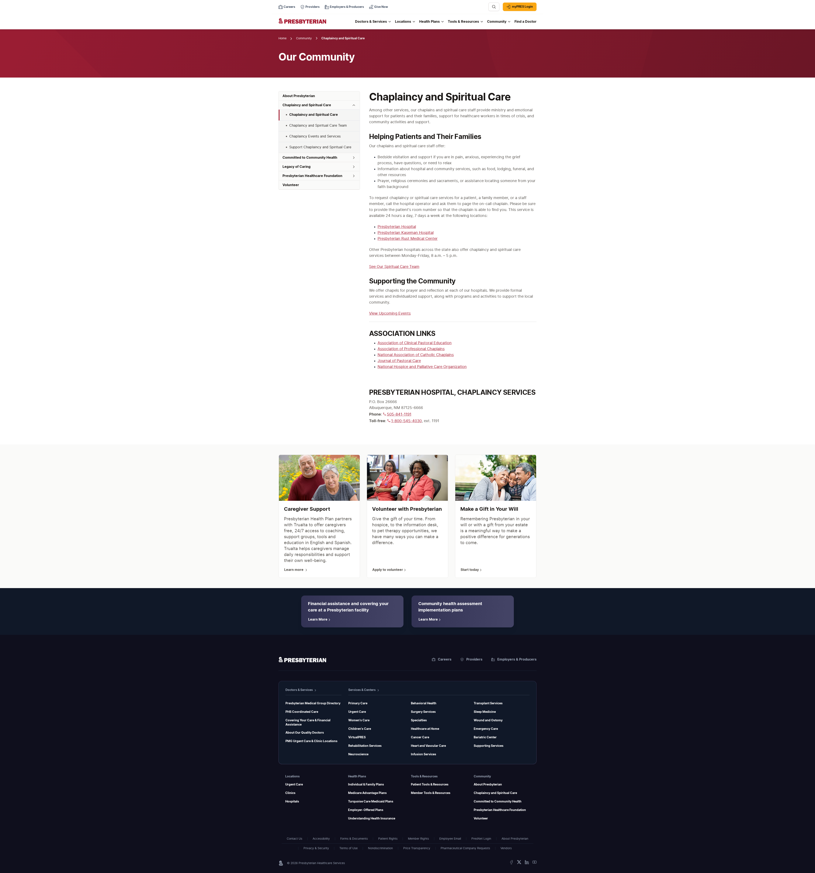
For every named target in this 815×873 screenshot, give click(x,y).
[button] (319, 105)
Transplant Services (488, 703)
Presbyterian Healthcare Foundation (500, 810)
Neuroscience (358, 754)
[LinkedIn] (527, 863)
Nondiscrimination (380, 848)
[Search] (493, 7)
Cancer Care (420, 737)
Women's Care (359, 720)
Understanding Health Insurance (371, 818)
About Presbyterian (488, 784)
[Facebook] (511, 863)
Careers (444, 659)
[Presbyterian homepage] (302, 660)
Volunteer (481, 818)
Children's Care (359, 728)
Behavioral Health (423, 703)
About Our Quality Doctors (304, 732)
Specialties (419, 720)
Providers (474, 659)
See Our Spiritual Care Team (394, 267)
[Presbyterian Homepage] (315, 23)
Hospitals (292, 801)
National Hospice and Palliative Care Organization (422, 367)
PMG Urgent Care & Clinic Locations (311, 741)
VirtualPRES (357, 737)
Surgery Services (423, 711)
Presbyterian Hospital (397, 227)
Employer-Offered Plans (365, 810)
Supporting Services (488, 745)
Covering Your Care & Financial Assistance (307, 722)
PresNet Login (481, 838)
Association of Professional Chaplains (411, 349)
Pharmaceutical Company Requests (465, 848)
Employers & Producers (517, 659)
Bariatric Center (485, 737)
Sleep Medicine (485, 711)
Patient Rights (388, 838)
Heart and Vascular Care (428, 745)
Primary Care (357, 703)
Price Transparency (416, 848)
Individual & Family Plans (366, 784)
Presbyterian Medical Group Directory (312, 703)
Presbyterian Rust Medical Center (408, 239)
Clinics (290, 793)
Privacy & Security (316, 848)
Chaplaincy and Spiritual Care (495, 793)
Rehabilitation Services (365, 745)
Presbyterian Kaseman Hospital (406, 233)
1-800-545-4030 (406, 421)
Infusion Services (423, 754)
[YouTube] (534, 863)
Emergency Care (486, 728)
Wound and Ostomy (488, 720)
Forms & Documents (354, 838)
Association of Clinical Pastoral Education (415, 343)
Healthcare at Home (425, 728)
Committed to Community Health (497, 801)
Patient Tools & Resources (429, 784)
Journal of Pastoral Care (399, 361)
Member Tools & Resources (430, 793)
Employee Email (450, 838)
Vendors (506, 848)
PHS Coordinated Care (301, 711)
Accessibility (321, 838)
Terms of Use (348, 848)
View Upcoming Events (390, 314)
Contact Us (294, 838)
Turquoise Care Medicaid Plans (370, 801)
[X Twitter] (519, 863)
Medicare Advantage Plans (367, 793)
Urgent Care (357, 711)
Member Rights (418, 838)
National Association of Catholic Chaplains (416, 355)
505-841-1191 (399, 414)
